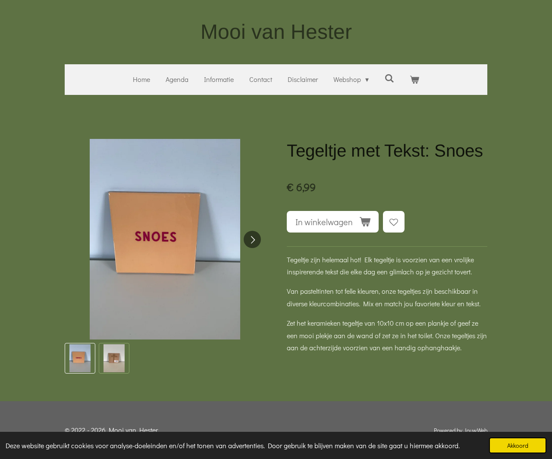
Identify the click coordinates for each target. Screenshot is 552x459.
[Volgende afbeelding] (252, 239)
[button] (80, 358)
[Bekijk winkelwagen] (414, 79)
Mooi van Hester (276, 31)
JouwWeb (475, 430)
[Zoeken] (389, 78)
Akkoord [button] (517, 445)
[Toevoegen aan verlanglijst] (394, 222)
